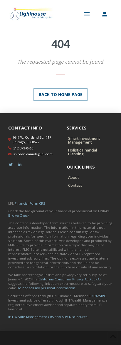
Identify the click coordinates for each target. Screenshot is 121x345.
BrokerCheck (18, 215)
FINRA (93, 296)
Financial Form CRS (30, 203)
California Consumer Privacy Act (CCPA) (69, 279)
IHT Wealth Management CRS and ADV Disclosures (47, 316)
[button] (87, 14)
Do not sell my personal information (46, 288)
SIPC (102, 296)
